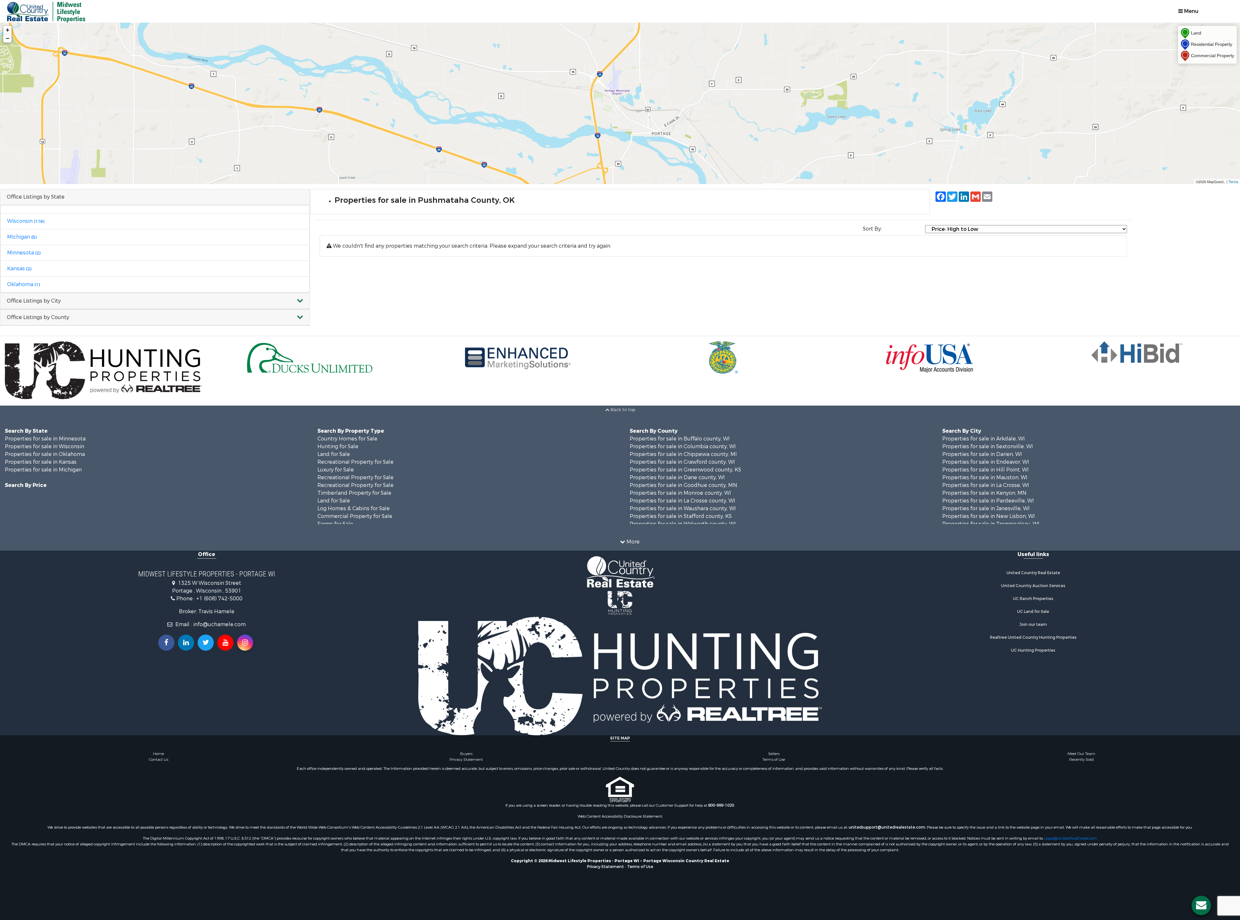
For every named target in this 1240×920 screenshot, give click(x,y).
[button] (155, 301)
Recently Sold (1081, 759)
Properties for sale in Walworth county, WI (683, 524)
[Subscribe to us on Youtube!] (225, 643)
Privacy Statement (466, 759)
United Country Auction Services (1033, 585)
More (632, 541)
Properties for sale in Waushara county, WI (683, 508)
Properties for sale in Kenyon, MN (984, 493)
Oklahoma (23, 284)
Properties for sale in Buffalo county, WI (680, 438)
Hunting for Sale (337, 446)
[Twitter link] (206, 643)
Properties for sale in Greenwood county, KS (685, 469)
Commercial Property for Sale (354, 516)
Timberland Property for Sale (354, 493)
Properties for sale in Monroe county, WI (680, 493)
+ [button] (7, 29)
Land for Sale (333, 454)
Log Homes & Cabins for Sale (353, 508)
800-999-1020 (721, 805)
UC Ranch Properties (1033, 598)
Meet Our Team (1081, 753)
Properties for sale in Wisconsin (44, 446)
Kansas (19, 268)
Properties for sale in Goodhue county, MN (683, 485)
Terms (1233, 181)
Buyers (466, 753)
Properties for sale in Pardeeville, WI (988, 500)
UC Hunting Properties (1033, 650)
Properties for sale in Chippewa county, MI (683, 454)
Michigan (21, 236)
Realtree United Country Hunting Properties (1033, 637)
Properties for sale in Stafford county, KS (681, 516)
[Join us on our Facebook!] (166, 643)
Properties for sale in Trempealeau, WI (990, 524)
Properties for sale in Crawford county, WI (682, 462)
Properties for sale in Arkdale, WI (983, 438)
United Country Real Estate (1033, 572)
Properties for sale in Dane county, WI (677, 477)
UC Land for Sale (1033, 611)
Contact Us (158, 759)
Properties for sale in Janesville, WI (986, 508)
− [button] (7, 38)
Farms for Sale (335, 524)
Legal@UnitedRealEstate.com (1070, 838)
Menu (1190, 11)
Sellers (774, 753)
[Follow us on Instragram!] (245, 643)
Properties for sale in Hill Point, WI (985, 469)
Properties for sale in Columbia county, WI (683, 446)
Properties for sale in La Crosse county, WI (682, 500)
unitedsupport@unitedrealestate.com (887, 827)
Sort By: (872, 228)
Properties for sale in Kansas (41, 462)
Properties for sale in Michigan (43, 469)
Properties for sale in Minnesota (45, 438)
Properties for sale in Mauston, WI (985, 477)
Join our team (1033, 624)
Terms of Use (773, 759)
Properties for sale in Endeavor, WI (985, 462)
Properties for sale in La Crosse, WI (985, 485)
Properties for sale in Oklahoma (45, 454)
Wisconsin (25, 221)
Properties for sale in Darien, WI (982, 454)
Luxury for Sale (335, 469)
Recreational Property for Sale (355, 462)
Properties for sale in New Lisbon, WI (988, 516)
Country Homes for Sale (347, 438)
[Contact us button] (1201, 905)
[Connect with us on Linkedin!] (186, 643)
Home (158, 753)
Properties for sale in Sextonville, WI (987, 446)
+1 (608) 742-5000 (219, 598)
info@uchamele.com (219, 624)
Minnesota (23, 252)
